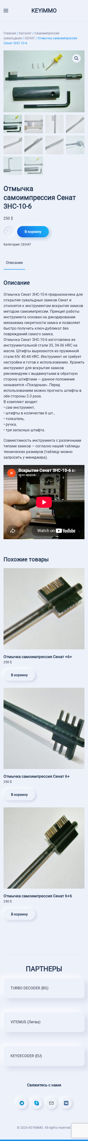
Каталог (25, 33)
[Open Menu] (6, 10)
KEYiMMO (44, 10)
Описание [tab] (14, 262)
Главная (10, 33)
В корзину (33, 232)
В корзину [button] (19, 675)
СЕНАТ (30, 38)
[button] (76, 58)
